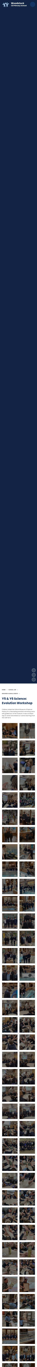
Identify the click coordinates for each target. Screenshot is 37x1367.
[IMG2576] (10, 938)
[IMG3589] (27, 800)
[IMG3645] (10, 1180)
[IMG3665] (10, 1267)
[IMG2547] (27, 1146)
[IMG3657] (10, 1232)
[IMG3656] (27, 1215)
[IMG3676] (10, 1336)
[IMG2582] (27, 817)
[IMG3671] (10, 1301)
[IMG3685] (10, 748)
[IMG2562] (27, 1025)
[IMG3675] (27, 1319)
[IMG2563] (10, 1025)
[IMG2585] (10, 852)
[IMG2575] (27, 938)
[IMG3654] (10, 1215)
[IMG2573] (27, 955)
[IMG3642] (10, 1163)
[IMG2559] (27, 1042)
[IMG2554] (10, 1094)
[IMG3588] (10, 817)
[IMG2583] (10, 834)
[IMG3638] (10, 782)
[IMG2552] (10, 1111)
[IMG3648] (27, 1180)
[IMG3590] (10, 800)
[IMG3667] (10, 1284)
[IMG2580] (10, 904)
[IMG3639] (27, 765)
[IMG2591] (27, 886)
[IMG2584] (27, 834)
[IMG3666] (27, 1267)
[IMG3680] (27, 1353)
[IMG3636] (27, 782)
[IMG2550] (10, 1128)
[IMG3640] (10, 765)
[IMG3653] (27, 1198)
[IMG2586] (27, 852)
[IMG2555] (27, 1076)
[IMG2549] (27, 1128)
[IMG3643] (27, 1163)
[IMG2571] (10, 973)
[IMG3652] (10, 1198)
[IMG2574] (10, 955)
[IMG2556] (10, 1076)
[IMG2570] (27, 973)
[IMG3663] (27, 1249)
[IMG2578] (10, 921)
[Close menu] (32, 4)
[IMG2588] (10, 869)
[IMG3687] (10, 731)
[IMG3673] (27, 1301)
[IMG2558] (10, 1059)
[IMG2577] (27, 921)
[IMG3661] (10, 1249)
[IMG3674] (10, 1319)
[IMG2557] (27, 1059)
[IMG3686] (27, 731)
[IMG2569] (10, 990)
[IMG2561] (10, 1042)
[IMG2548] (10, 1146)
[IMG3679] (10, 1353)
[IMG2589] (27, 869)
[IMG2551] (27, 1111)
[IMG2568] (27, 990)
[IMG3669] (27, 1284)
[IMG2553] (27, 1094)
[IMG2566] (10, 1007)
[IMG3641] (27, 748)
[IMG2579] (27, 904)
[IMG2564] (27, 1007)
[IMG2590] (10, 886)
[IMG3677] (27, 1336)
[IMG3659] (27, 1232)
